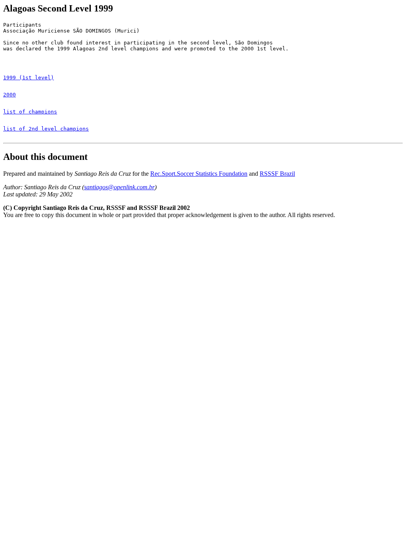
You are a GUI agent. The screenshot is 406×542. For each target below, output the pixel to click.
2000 (9, 95)
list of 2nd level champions (46, 129)
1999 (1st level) (28, 78)
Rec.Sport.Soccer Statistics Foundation (198, 173)
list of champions (30, 112)
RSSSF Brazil (277, 173)
